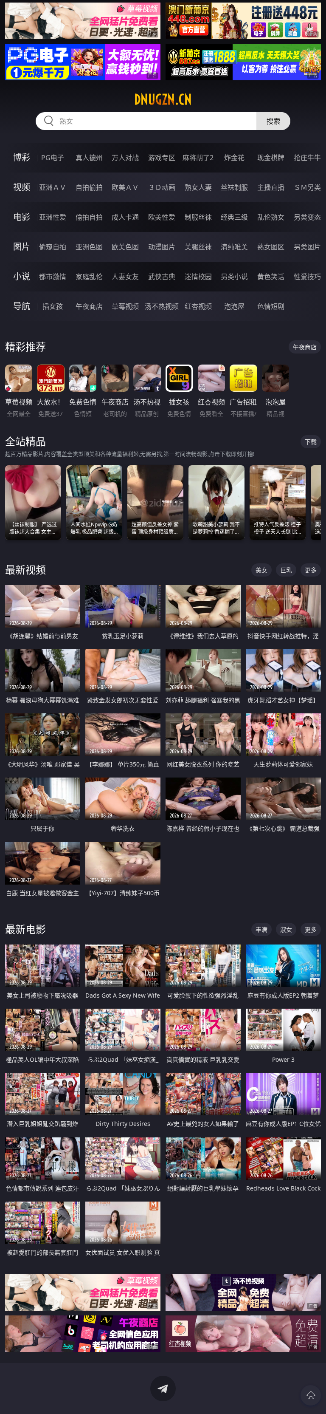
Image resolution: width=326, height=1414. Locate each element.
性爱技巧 (307, 276)
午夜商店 (89, 306)
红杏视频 (198, 306)
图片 (21, 246)
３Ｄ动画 (161, 187)
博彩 (21, 157)
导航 (21, 306)
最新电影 (25, 929)
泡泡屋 (234, 306)
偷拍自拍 (89, 217)
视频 (21, 187)
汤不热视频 (162, 306)
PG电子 (52, 157)
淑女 (286, 929)
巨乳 (286, 570)
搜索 (273, 121)
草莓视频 (125, 306)
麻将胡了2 (198, 157)
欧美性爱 (161, 217)
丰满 (261, 929)
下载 (311, 442)
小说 (21, 276)
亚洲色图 (89, 247)
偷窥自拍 (52, 247)
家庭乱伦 (89, 276)
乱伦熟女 (270, 217)
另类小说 (234, 276)
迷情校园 (198, 276)
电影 (21, 217)
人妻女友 (125, 276)
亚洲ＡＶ (52, 187)
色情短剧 (270, 306)
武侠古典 (161, 276)
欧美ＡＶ (125, 187)
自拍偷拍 (89, 187)
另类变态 (307, 217)
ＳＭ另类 (307, 187)
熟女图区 (270, 247)
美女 (261, 570)
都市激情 (52, 276)
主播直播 (270, 187)
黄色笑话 (270, 276)
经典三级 (234, 217)
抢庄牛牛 (307, 157)
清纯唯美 (234, 247)
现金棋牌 (270, 157)
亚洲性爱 (52, 217)
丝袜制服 (234, 187)
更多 (311, 570)
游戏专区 (161, 157)
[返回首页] (311, 1395)
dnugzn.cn (163, 99)
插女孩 (52, 306)
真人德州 (89, 157)
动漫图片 (161, 247)
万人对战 (125, 157)
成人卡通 (125, 217)
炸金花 (234, 157)
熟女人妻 (198, 187)
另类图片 (307, 247)
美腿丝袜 (198, 247)
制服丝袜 (198, 217)
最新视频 (25, 570)
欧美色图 (125, 247)
